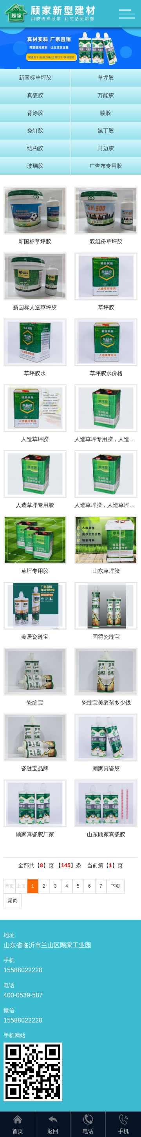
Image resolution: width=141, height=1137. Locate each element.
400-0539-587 (23, 995)
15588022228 (23, 970)
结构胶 (35, 148)
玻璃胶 (35, 166)
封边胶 (106, 148)
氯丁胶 (106, 130)
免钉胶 (35, 130)
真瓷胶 (35, 95)
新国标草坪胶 (35, 77)
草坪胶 (106, 77)
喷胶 (105, 113)
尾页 (12, 900)
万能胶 (106, 95)
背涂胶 (35, 113)
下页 (115, 886)
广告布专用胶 (105, 166)
